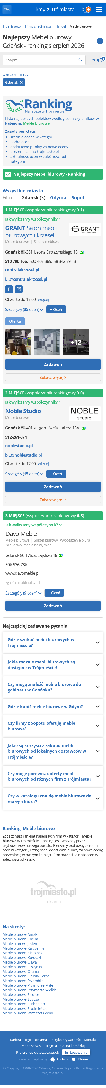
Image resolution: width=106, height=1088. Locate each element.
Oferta (15, 321)
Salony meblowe (46, 241)
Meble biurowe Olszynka (22, 966)
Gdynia (58, 197)
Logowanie (78, 1052)
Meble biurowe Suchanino (24, 1003)
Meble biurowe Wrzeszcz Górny (28, 1013)
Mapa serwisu (32, 1045)
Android (62, 1059)
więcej (43, 299)
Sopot (78, 197)
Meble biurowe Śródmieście (25, 1008)
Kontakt (90, 1039)
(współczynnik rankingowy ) (44, 210)
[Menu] (99, 9)
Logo (27, 1039)
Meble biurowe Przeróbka (23, 980)
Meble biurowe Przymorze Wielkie (30, 989)
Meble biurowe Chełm (20, 939)
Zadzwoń (53, 364)
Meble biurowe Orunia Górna (26, 976)
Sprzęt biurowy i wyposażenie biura (62, 540)
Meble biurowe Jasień (20, 943)
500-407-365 (40, 261)
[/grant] (19, 289)
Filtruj (95, 59)
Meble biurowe (17, 241)
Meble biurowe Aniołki (20, 934)
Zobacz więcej (52, 377)
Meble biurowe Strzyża (21, 999)
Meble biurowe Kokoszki (22, 957)
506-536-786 (16, 565)
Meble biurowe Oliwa (20, 962)
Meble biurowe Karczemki (23, 948)
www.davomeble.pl (22, 573)
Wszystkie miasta (23, 190)
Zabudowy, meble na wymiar (28, 545)
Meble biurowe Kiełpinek (22, 952)
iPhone (82, 1059)
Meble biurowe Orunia (21, 971)
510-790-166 (16, 261)
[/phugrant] (9, 289)
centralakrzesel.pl (22, 269)
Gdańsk (12, 82)
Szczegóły (22, 309)
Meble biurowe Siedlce (21, 994)
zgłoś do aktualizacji (22, 583)
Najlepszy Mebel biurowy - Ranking (49, 174)
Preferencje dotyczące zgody (38, 1052)
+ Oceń (56, 309)
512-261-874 (16, 437)
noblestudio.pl (19, 445)
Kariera (15, 1039)
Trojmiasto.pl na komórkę (65, 1045)
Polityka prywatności (65, 1039)
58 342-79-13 (65, 261)
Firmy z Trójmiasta (53, 9)
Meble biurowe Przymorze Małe (28, 985)
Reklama (40, 1039)
